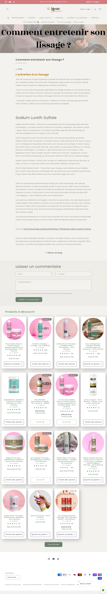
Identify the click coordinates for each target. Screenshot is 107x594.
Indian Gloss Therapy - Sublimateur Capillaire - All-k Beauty (14, 517)
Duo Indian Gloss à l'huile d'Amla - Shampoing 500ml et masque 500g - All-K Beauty (14, 347)
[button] (7, 9)
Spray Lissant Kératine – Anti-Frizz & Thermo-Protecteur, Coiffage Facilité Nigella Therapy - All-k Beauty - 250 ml (93, 462)
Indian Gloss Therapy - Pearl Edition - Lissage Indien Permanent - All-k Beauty (67, 460)
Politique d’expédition (68, 584)
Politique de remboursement (32, 584)
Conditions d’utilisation (51, 584)
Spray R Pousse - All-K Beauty (40, 516)
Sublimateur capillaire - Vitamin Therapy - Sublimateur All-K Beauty (14, 402)
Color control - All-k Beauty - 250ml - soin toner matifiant (93, 401)
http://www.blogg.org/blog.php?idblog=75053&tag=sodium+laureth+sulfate (57, 229)
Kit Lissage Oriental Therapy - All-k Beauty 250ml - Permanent (67, 517)
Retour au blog (54, 252)
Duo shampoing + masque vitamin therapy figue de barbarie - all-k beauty (93, 346)
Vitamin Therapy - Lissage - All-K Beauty (40, 344)
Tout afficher (53, 544)
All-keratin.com (16, 584)
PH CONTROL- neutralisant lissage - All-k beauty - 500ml (40, 401)
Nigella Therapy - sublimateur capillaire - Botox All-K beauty (14, 459)
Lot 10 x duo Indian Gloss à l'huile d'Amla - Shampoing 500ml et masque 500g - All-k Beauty (67, 403)
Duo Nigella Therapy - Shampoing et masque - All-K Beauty (40, 459)
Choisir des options (40, 364)
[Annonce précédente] (35, 2)
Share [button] (20, 69)
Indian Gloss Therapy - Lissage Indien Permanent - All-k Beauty (67, 346)
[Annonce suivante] (72, 2)
